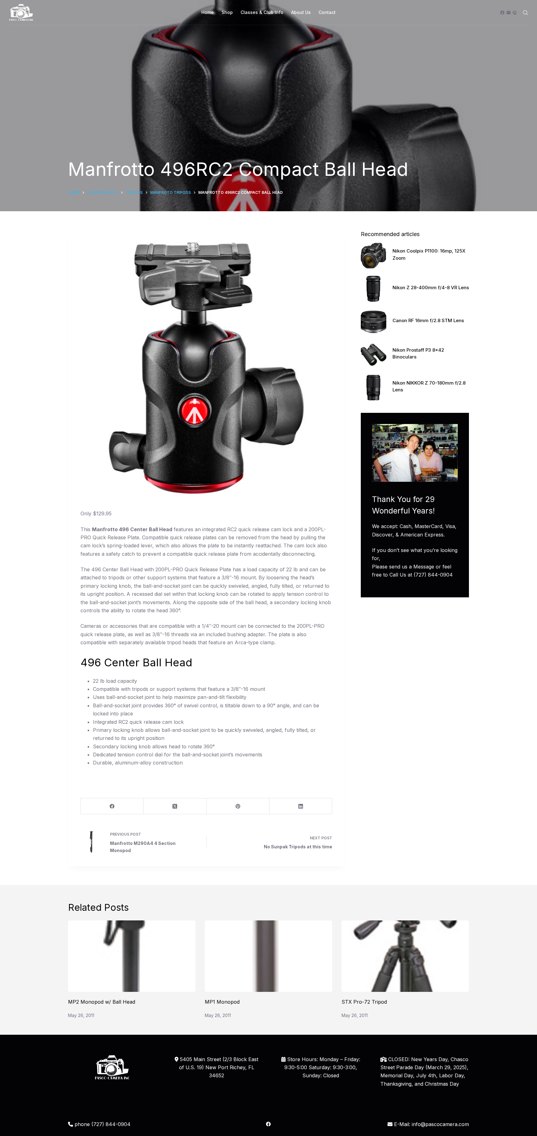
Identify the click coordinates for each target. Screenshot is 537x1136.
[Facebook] (502, 13)
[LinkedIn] (300, 806)
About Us (301, 12)
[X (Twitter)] (175, 806)
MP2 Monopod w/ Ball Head (101, 1002)
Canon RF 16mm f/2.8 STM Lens (428, 320)
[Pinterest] (238, 806)
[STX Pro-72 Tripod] (405, 956)
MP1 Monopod (222, 1002)
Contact (327, 12)
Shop (227, 12)
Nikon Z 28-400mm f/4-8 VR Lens (430, 287)
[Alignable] (515, 13)
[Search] (525, 12)
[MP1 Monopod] (268, 956)
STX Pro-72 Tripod (364, 1002)
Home (207, 12)
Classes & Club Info (262, 12)
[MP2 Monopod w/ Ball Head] (131, 956)
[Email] (509, 13)
